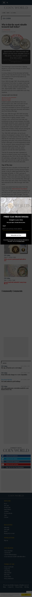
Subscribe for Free (16, 235)
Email (4, 226)
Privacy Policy (21, 241)
